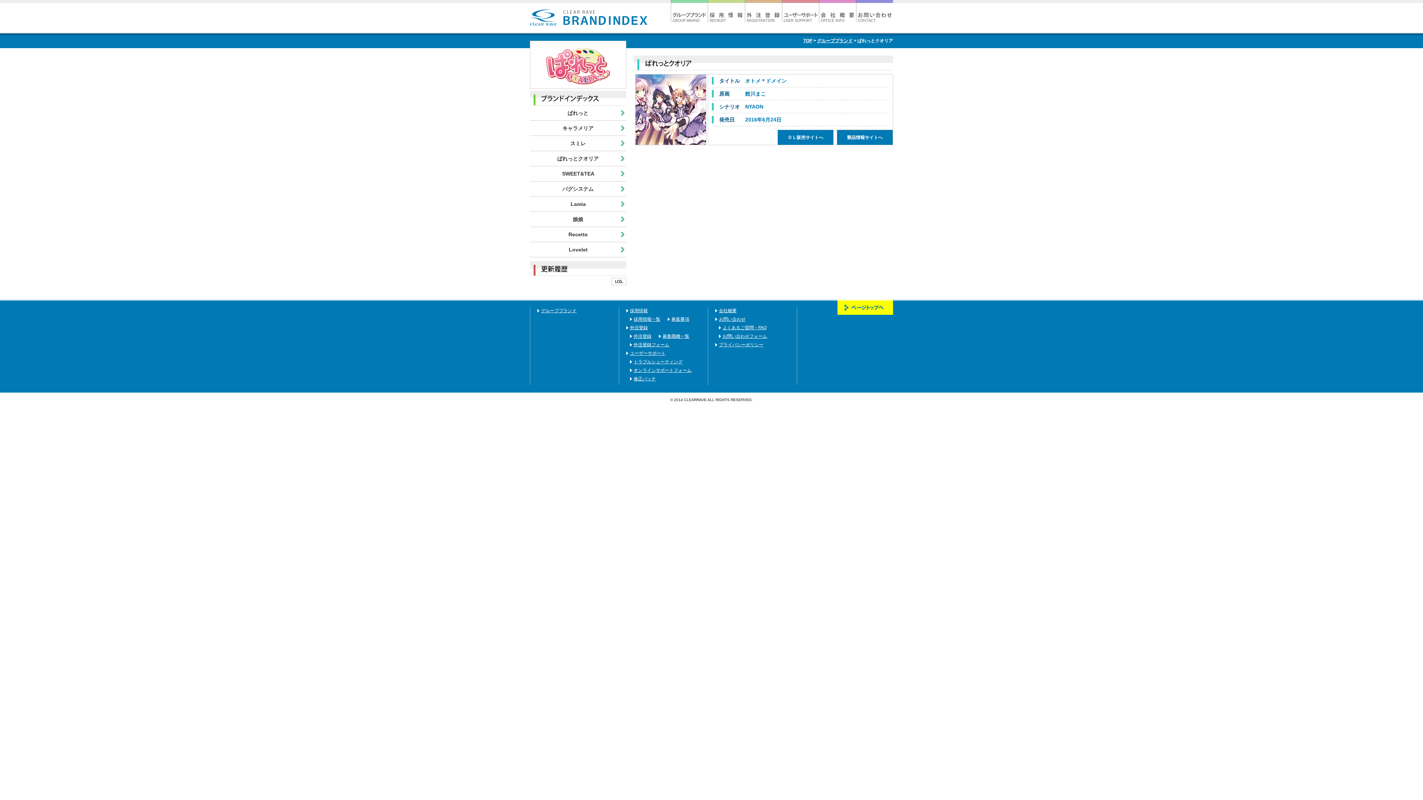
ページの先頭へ (865, 307)
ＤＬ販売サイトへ (805, 137)
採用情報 (726, 11)
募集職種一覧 (676, 336)
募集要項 (680, 319)
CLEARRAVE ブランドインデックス (588, 17)
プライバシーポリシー (741, 344)
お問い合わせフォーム (745, 336)
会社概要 (837, 11)
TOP (807, 40)
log (618, 281)
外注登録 (763, 11)
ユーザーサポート (800, 11)
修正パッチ (645, 378)
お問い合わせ (874, 11)
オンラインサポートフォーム (662, 370)
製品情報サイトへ (671, 109)
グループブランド (689, 11)
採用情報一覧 (647, 319)
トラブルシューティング (658, 361)
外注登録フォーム (651, 344)
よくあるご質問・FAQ (745, 327)
